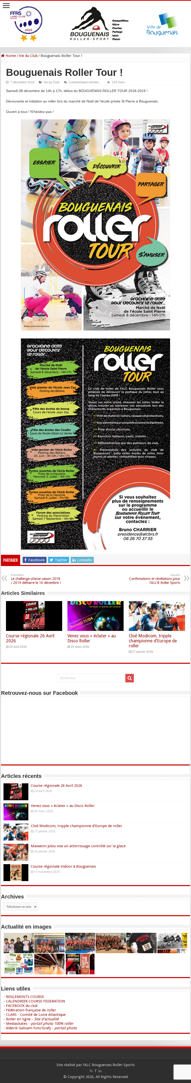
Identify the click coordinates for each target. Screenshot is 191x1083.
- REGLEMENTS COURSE (23, 996)
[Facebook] (95, 1071)
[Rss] (91, 1071)
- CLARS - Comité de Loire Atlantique (34, 1014)
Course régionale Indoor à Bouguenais (63, 866)
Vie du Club (28, 55)
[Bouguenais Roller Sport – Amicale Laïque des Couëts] (95, 23)
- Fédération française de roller (29, 1010)
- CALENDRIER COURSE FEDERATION (34, 1001)
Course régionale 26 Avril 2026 (56, 785)
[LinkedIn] (100, 1071)
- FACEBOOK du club (20, 1005)
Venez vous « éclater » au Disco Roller (63, 805)
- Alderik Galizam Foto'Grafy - (40, 1028)
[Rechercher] (129, 678)
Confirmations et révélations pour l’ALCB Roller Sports (154, 579)
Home (10, 55)
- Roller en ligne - (31, 1019)
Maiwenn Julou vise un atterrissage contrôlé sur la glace (78, 846)
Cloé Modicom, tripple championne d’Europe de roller (153, 640)
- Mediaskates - (38, 1023)
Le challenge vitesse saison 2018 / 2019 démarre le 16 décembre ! (36, 579)
